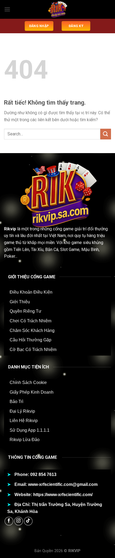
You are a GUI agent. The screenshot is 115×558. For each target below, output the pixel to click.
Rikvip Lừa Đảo (25, 439)
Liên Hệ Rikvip (24, 420)
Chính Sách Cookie (28, 382)
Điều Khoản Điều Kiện (31, 292)
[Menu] (7, 9)
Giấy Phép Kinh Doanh (31, 392)
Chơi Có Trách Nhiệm (30, 321)
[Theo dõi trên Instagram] (18, 521)
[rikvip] (57, 9)
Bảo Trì (16, 401)
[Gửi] (105, 134)
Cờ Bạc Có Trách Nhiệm (33, 349)
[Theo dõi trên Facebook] (9, 521)
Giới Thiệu (20, 302)
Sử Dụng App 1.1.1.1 (29, 430)
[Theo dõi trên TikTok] (28, 521)
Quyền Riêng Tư (25, 311)
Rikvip (10, 228)
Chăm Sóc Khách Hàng (32, 330)
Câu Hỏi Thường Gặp (30, 340)
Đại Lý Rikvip (22, 411)
